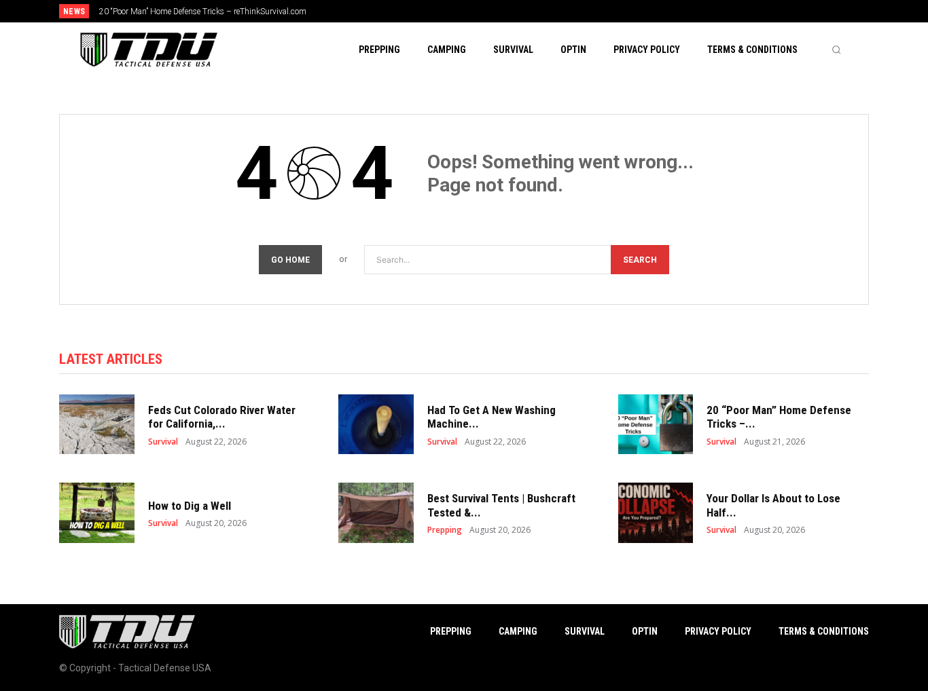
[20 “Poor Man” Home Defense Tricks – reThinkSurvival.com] (656, 424)
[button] (836, 49)
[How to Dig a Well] (97, 513)
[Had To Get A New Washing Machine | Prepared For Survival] (376, 424)
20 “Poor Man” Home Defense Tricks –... (779, 416)
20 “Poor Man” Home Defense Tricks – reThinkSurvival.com (202, 11)
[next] (509, 11)
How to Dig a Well (189, 505)
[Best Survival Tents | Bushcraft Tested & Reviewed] (376, 513)
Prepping (444, 530)
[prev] (487, 11)
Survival (163, 442)
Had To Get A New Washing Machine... (491, 416)
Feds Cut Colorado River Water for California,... (222, 416)
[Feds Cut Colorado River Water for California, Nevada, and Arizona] (97, 424)
